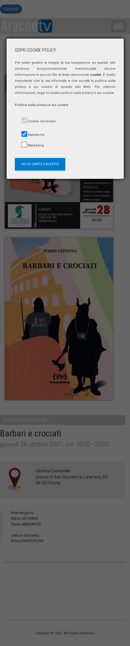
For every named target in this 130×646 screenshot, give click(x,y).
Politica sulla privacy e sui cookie (41, 105)
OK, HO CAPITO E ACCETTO (40, 164)
